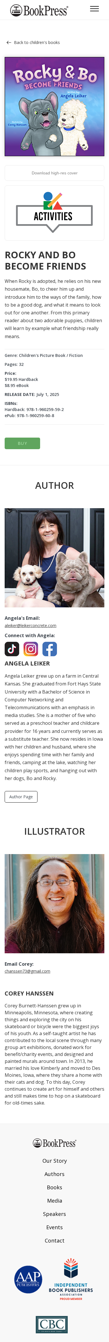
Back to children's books (37, 42)
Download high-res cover (55, 173)
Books (54, 1187)
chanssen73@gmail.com (27, 971)
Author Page (21, 796)
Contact (55, 1240)
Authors (54, 1173)
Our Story (54, 1160)
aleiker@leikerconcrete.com (30, 625)
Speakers (54, 1213)
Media (54, 1200)
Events (54, 1227)
